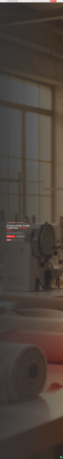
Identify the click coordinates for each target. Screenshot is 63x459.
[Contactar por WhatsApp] (61, 457)
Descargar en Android (21, 236)
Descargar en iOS (11, 236)
